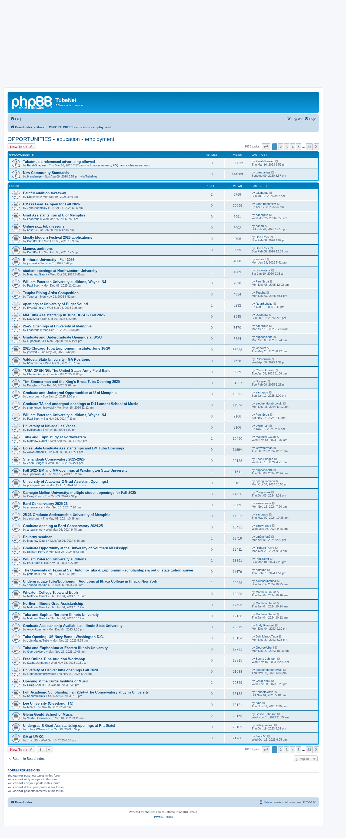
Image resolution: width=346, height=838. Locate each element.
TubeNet (91, 176)
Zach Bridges (36, 463)
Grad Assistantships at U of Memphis (54, 215)
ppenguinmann (36, 485)
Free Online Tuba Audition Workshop (54, 659)
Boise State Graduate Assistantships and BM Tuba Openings (73, 448)
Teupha (32, 296)
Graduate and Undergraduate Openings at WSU (62, 337)
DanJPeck (34, 241)
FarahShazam (36, 165)
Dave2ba (33, 318)
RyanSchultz (35, 307)
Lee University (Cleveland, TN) (48, 703)
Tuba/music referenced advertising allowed (59, 162)
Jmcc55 (32, 740)
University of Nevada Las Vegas (49, 426)
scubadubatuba (37, 585)
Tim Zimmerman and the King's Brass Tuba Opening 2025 (71, 382)
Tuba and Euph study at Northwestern (54, 437)
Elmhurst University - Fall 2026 (48, 260)
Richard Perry (36, 551)
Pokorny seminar (37, 537)
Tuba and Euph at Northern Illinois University (61, 615)
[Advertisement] (173, 47)
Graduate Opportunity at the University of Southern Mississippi (75, 548)
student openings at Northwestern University (60, 271)
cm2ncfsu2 (263, 536)
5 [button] (299, 146)
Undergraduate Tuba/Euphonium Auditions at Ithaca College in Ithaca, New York (90, 581)
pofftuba (32, 574)
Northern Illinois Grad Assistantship (53, 604)
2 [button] (281, 146)
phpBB (149, 811)
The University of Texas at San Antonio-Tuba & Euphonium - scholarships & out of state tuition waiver (108, 570)
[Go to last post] (277, 161)
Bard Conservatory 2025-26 (45, 504)
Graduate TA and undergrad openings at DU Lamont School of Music (80, 404)
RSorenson (34, 363)
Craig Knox (34, 496)
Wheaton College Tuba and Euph (50, 592)
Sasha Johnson (37, 662)
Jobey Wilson (36, 729)
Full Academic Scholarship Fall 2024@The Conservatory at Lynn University (86, 692)
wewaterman (35, 451)
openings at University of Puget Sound (55, 304)
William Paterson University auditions (54, 559)
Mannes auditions (38, 249)
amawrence (34, 507)
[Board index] (32, 101)
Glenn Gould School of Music (48, 714)
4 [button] (293, 146)
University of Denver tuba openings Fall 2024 (60, 670)
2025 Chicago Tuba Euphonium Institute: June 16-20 (66, 348)
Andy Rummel (36, 629)
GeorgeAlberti (36, 651)
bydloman (33, 429)
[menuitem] (15, 119)
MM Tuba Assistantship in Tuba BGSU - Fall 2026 (64, 315)
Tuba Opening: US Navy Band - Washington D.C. (63, 637)
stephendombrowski (40, 407)
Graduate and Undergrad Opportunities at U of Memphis (70, 393)
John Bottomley (37, 207)
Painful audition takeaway (44, 193)
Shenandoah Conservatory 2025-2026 (54, 459)
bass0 (31, 230)
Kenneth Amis (36, 696)
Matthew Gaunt (37, 274)
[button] (266, 146)
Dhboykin (33, 196)
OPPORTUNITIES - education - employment (61, 139)
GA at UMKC (33, 737)
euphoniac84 (35, 341)
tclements (262, 192)
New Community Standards (46, 173)
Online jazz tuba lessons (43, 226)
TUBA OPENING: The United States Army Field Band (67, 371)
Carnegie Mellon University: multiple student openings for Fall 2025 (79, 493)
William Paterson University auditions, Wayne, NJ (64, 282)
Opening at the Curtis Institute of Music (56, 681)
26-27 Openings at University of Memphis (57, 326)
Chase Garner (36, 374)
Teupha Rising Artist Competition (51, 293)
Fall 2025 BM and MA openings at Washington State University (75, 470)
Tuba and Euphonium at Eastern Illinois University (65, 648)
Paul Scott (33, 285)
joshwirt (32, 263)
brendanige (34, 176)
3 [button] (287, 146)
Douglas (32, 385)
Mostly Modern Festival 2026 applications (57, 237)
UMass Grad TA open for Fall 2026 (51, 204)
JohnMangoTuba (38, 640)
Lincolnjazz (263, 270)
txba (30, 707)
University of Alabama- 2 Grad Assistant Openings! (65, 481)
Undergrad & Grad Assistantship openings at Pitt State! (69, 726)
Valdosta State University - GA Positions (56, 359)
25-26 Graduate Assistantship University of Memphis (66, 515)
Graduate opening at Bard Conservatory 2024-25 (63, 526)
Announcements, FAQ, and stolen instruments (120, 165)
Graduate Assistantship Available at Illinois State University (72, 626)
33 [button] (309, 146)
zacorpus (33, 219)
